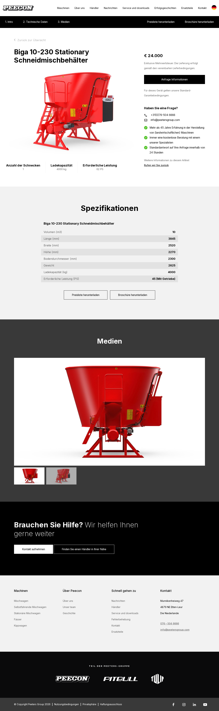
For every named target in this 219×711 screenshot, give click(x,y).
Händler (94, 8)
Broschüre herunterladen (199, 21)
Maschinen (63, 8)
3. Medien (64, 21)
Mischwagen (21, 600)
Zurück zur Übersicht (31, 40)
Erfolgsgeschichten (165, 8)
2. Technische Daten (35, 21)
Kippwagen (20, 625)
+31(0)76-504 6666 (163, 115)
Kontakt (202, 8)
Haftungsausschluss (111, 704)
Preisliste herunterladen (161, 21)
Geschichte (69, 613)
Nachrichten (110, 8)
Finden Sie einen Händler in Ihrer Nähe (84, 549)
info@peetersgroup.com (165, 120)
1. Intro (9, 21)
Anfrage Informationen (174, 79)
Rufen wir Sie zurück (156, 165)
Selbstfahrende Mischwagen (30, 607)
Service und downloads (136, 8)
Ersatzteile (187, 8)
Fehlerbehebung (121, 619)
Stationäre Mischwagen (27, 613)
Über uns (79, 8)
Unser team (69, 607)
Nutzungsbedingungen (66, 704)
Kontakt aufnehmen (33, 549)
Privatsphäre (89, 704)
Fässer (18, 619)
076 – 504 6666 (169, 623)
